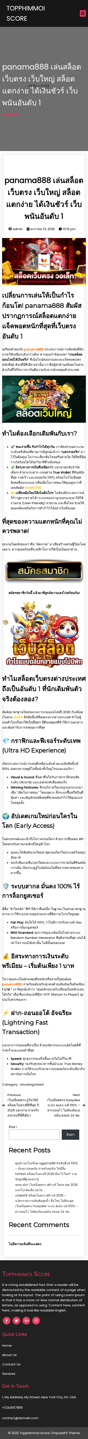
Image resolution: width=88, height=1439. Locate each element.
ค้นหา (13, 1127)
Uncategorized (32, 1084)
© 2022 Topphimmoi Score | (30, 1433)
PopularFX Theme (66, 1433)
